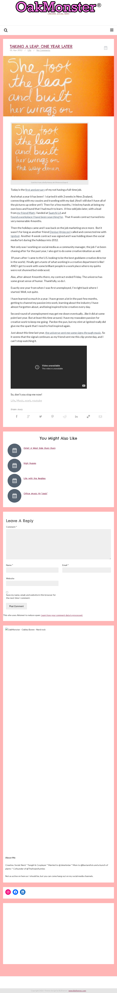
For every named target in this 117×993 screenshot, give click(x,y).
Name (9, 565)
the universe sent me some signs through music (73, 332)
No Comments (43, 50)
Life (29, 50)
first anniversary (35, 189)
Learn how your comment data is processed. (62, 615)
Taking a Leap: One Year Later (41, 46)
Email (65, 565)
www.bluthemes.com (77, 991)
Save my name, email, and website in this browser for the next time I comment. (31, 596)
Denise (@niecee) (60, 232)
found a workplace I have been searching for (37, 217)
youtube (37, 400)
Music (20, 400)
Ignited (15, 236)
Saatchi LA (55, 212)
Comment (11, 526)
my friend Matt (26, 212)
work (28, 400)
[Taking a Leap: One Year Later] (58, 97)
